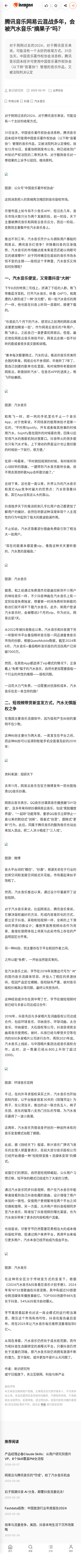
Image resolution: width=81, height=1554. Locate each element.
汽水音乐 (39, 101)
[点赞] (46, 5)
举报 (43, 1404)
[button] (6, 5)
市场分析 (13, 101)
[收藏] (56, 5)
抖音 (26, 101)
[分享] (65, 5)
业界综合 (58, 90)
